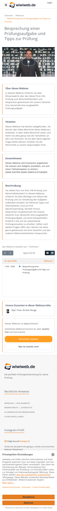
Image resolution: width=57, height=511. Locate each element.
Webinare (19, 15)
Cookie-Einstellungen (13, 416)
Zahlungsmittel (23, 403)
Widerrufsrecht (11, 407)
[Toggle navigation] (6, 5)
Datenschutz (26, 407)
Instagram (24, 441)
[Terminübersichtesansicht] (47, 253)
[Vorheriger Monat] (5, 253)
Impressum (9, 403)
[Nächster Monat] (10, 253)
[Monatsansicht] (52, 253)
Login (49, 2)
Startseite (9, 15)
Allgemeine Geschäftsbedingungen (19, 412)
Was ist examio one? (28, 346)
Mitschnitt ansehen (28, 339)
